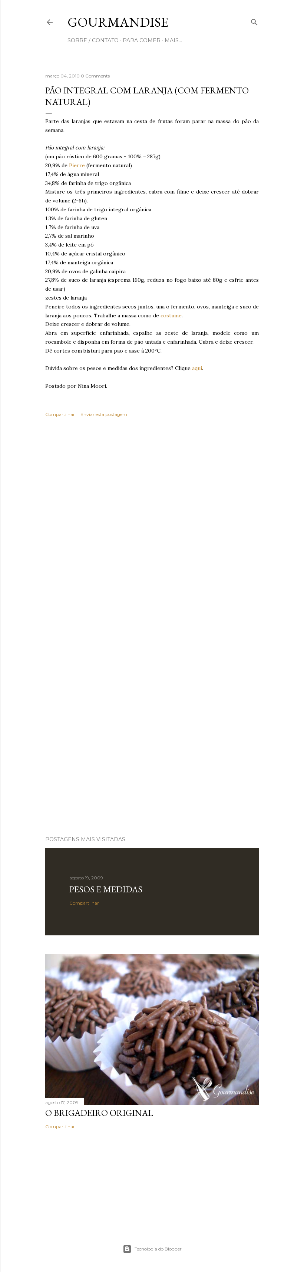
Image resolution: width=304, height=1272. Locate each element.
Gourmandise (117, 22)
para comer (142, 40)
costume (171, 315)
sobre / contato (93, 40)
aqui (197, 368)
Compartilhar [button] (60, 414)
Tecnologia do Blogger (158, 1249)
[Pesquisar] (254, 20)
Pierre (77, 165)
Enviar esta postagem (103, 414)
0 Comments (95, 76)
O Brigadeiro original (99, 1113)
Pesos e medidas (105, 889)
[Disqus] (152, 530)
